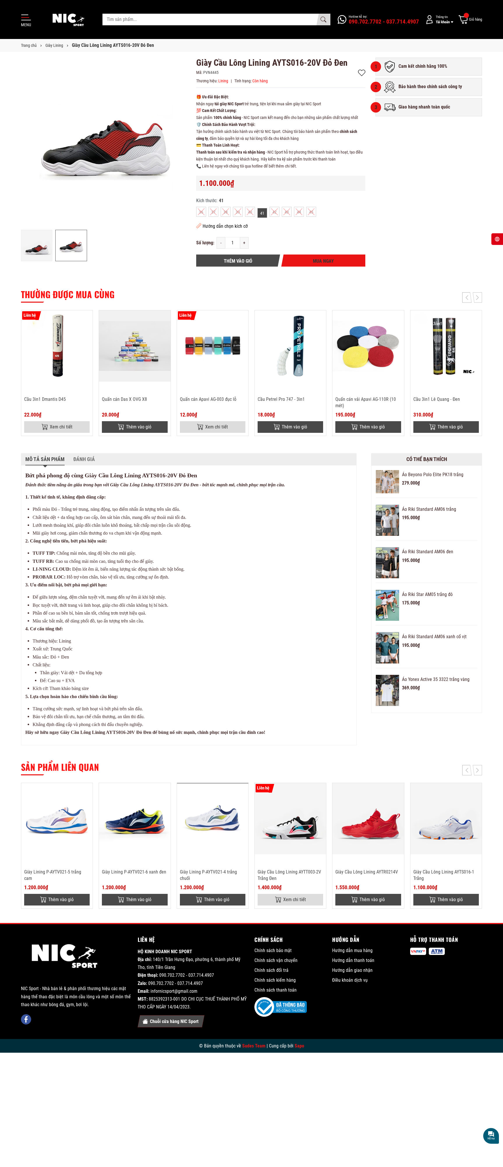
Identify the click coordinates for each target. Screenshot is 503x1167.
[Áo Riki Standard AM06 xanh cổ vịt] (387, 647)
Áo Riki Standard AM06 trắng (429, 509)
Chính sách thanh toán (275, 990)
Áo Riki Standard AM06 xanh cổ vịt (434, 636)
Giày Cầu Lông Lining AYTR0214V (366, 872)
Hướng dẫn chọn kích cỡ (225, 226)
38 (226, 212)
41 (262, 213)
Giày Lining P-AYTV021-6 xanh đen (134, 872)
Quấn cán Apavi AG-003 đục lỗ (208, 399)
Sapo (299, 1046)
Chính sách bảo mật (273, 950)
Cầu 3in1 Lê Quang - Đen (436, 399)
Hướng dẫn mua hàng (352, 950)
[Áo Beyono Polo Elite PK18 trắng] (387, 481)
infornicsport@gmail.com (173, 991)
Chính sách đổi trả (271, 970)
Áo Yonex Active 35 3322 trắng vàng (436, 679)
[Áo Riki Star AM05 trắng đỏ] (387, 605)
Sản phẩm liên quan (60, 766)
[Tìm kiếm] (323, 19)
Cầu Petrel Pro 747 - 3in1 (281, 399)
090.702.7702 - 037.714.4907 (186, 975)
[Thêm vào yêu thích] (87, 318)
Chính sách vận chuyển (275, 960)
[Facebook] (26, 1019)
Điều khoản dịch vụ (350, 980)
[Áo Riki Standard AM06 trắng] (387, 520)
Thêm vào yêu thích (361, 73)
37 (213, 212)
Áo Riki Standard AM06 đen (427, 551)
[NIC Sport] (65, 957)
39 (238, 212)
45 (311, 212)
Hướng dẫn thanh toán (353, 960)
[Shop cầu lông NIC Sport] (66, 19)
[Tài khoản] (438, 20)
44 (299, 212)
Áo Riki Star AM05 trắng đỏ (427, 594)
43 (287, 212)
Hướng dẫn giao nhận (352, 970)
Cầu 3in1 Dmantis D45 (45, 399)
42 (274, 212)
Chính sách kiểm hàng (275, 980)
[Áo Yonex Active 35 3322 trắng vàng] (387, 690)
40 (250, 212)
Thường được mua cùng (67, 294)
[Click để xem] (105, 142)
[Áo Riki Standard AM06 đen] (387, 562)
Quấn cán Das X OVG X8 (124, 399)
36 (201, 212)
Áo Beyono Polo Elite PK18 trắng (432, 474)
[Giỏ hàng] (470, 20)
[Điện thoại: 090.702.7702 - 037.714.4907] (378, 19)
